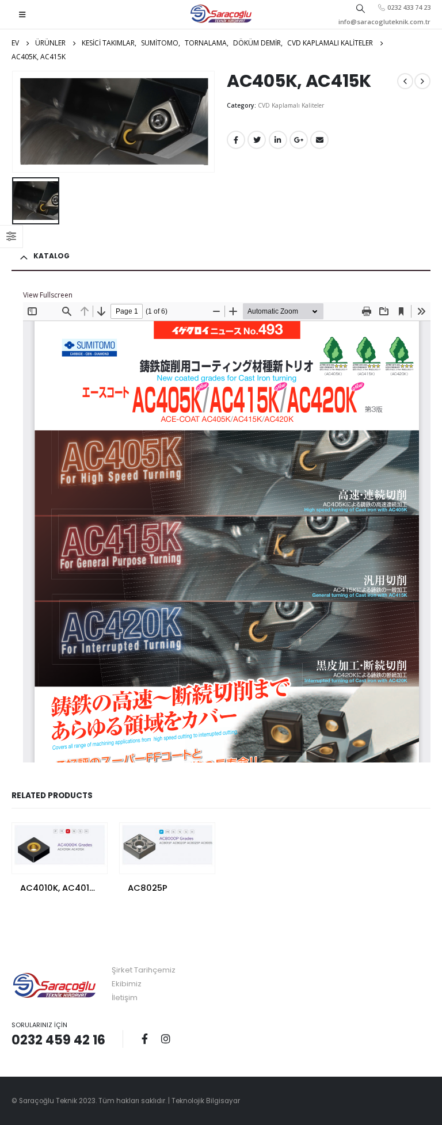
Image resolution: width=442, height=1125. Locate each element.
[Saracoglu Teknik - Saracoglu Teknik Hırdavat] (221, 14)
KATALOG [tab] (51, 256)
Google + (298, 140)
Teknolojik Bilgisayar (206, 1100)
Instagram (165, 1038)
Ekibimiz (127, 983)
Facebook (236, 140)
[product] (59, 845)
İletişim (125, 997)
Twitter (256, 140)
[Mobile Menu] (22, 14)
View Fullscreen (48, 295)
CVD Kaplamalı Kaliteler (291, 105)
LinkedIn (278, 140)
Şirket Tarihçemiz (144, 969)
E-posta (319, 140)
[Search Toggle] (360, 8)
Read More (88, 842)
